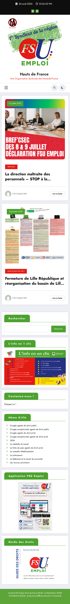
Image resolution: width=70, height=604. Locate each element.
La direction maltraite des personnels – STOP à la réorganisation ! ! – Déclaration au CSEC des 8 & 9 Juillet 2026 (33, 177)
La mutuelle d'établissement (21, 451)
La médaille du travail (19, 444)
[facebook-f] (32, 11)
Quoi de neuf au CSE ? (15, 271)
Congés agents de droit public (23, 425)
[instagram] (37, 11)
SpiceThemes (35, 598)
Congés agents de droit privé (23, 432)
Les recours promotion (20, 462)
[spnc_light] (62, 87)
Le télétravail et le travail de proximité (26, 459)
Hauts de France (34, 74)
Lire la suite (57, 193)
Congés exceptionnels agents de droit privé (29, 436)
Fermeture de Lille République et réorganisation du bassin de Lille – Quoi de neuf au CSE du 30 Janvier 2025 (34, 281)
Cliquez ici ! (10, 404)
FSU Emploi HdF (20, 193)
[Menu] (6, 87)
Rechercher (17, 318)
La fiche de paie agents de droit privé (26, 447)
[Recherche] (54, 87)
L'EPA (12, 440)
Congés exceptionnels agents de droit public (29, 429)
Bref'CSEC (11, 167)
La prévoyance (16, 455)
